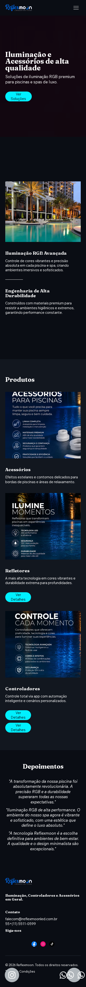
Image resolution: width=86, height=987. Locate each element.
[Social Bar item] (34, 944)
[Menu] (76, 7)
